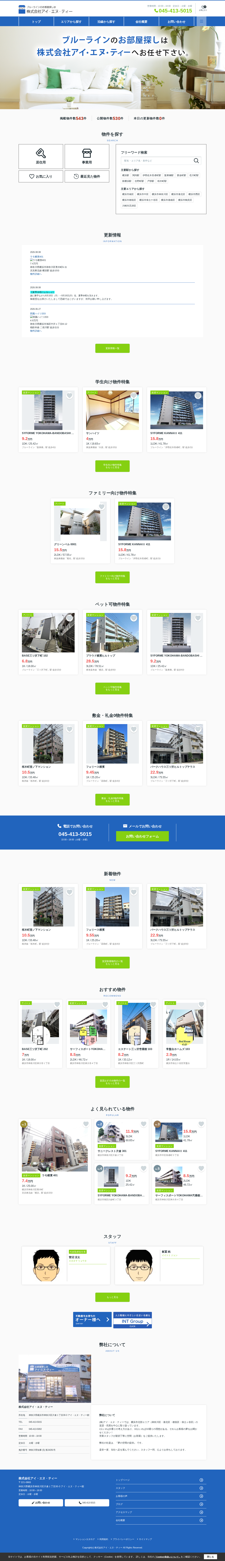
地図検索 (41, 160)
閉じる (210, 1556)
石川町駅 (194, 175)
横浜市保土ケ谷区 (148, 200)
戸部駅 (150, 181)
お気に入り (44, 176)
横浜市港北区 (178, 194)
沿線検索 (51, 152)
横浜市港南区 (168, 200)
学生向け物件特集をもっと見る (112, 466)
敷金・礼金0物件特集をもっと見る (112, 799)
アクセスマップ (124, 1512)
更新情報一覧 (112, 348)
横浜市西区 (194, 194)
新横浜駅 (126, 181)
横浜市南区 (128, 194)
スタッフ (120, 1488)
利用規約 (103, 1539)
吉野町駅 (139, 181)
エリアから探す (71, 21)
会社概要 (141, 21)
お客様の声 (121, 1496)
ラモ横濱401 (36, 256)
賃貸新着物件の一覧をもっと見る (112, 962)
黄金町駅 (181, 175)
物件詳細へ (36, 274)
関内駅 (135, 175)
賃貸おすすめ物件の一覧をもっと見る (112, 1081)
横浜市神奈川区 (160, 194)
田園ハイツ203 (38, 313)
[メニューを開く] (201, 21)
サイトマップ (145, 1539)
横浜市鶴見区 (185, 200)
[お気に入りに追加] (69, 395)
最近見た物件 (90, 176)
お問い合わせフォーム (142, 836)
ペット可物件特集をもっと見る (112, 688)
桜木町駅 (162, 181)
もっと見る (112, 1297)
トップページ (123, 1480)
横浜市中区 (143, 194)
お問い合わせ (176, 21)
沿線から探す (106, 21)
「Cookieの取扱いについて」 (167, 1557)
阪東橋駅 (169, 175)
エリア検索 (30, 152)
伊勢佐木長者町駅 (152, 175)
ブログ (119, 1504)
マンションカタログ (85, 1539)
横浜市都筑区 (129, 200)
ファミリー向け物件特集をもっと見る (112, 577)
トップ (36, 21)
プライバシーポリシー (123, 1539)
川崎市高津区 (129, 205)
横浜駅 (125, 175)
